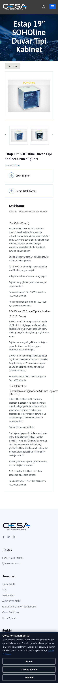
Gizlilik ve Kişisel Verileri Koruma (19, 606)
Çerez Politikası (10, 612)
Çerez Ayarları (9, 618)
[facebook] (3, 537)
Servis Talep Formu (12, 558)
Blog (4, 589)
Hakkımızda (8, 584)
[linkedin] (8, 537)
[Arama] (43, 7)
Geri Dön (12, 66)
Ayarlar (29, 661)
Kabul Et (29, 677)
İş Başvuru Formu (11, 563)
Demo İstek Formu (26, 191)
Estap (17, 165)
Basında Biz (8, 595)
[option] (29, 95)
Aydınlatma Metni (11, 601)
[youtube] (14, 537)
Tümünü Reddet (29, 669)
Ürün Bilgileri (23, 175)
